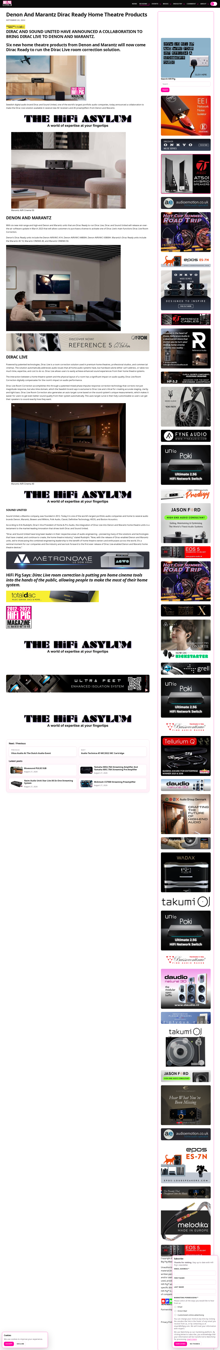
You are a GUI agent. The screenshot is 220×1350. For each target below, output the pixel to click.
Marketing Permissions (186, 1298)
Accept (8, 1344)
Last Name (179, 1287)
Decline (20, 1344)
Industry (177, 4)
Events (155, 4)
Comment (191, 4)
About (203, 4)
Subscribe (180, 1344)
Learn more (192, 1339)
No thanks (195, 1344)
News (134, 4)
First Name (179, 1278)
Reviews (143, 4)
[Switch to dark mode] (213, 4)
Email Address (181, 1269)
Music (166, 4)
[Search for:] (186, 83)
